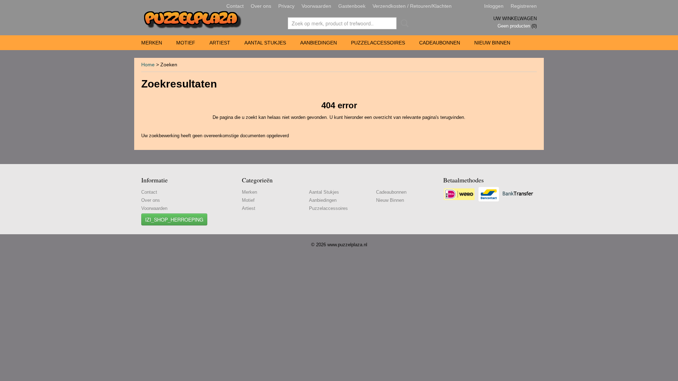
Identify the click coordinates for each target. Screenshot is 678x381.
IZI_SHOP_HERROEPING (174, 219)
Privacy (286, 6)
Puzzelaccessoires (378, 43)
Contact (235, 6)
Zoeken (403, 23)
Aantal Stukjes (265, 43)
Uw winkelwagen (515, 18)
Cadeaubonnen (439, 43)
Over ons (261, 6)
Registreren (524, 6)
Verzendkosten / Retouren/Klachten (412, 6)
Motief (185, 43)
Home (148, 64)
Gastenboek (351, 6)
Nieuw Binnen (492, 43)
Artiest (219, 43)
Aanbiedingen (318, 43)
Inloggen (494, 6)
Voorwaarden (316, 6)
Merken (151, 43)
